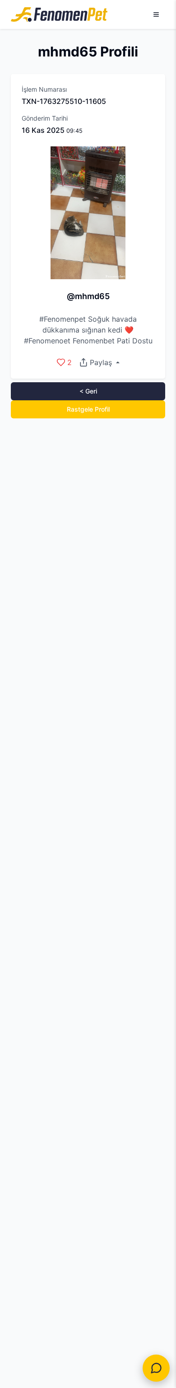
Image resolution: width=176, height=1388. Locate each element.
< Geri (88, 391)
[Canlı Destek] (156, 1368)
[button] (99, 362)
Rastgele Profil (88, 409)
